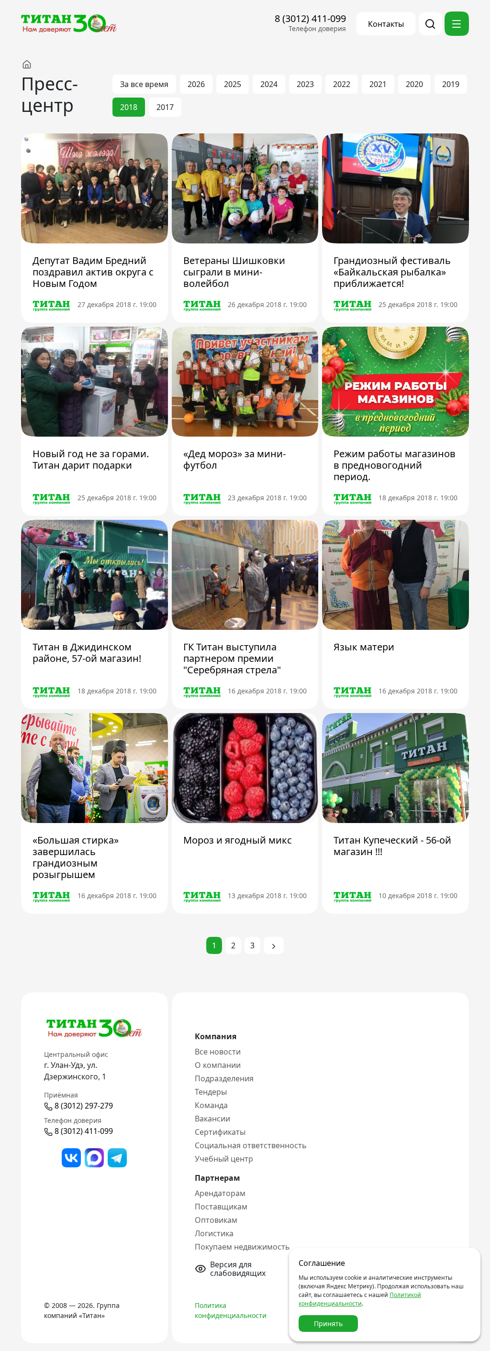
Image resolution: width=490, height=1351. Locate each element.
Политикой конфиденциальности (360, 1299)
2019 (450, 84)
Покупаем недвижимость (242, 1246)
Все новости (218, 1051)
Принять (328, 1323)
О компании (218, 1065)
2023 (305, 84)
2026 (196, 84)
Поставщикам (221, 1206)
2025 (232, 84)
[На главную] (36, 64)
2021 (378, 84)
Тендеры (211, 1092)
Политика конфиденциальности (231, 1310)
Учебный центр (224, 1158)
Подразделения (224, 1078)
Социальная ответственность (251, 1145)
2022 (341, 84)
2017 (165, 107)
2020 (414, 84)
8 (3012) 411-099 (310, 18)
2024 (269, 84)
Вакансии (212, 1118)
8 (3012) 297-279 (84, 1105)
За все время (144, 84)
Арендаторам (220, 1193)
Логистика (214, 1233)
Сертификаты (220, 1132)
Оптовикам (216, 1220)
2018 (128, 107)
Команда (211, 1105)
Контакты (386, 24)
